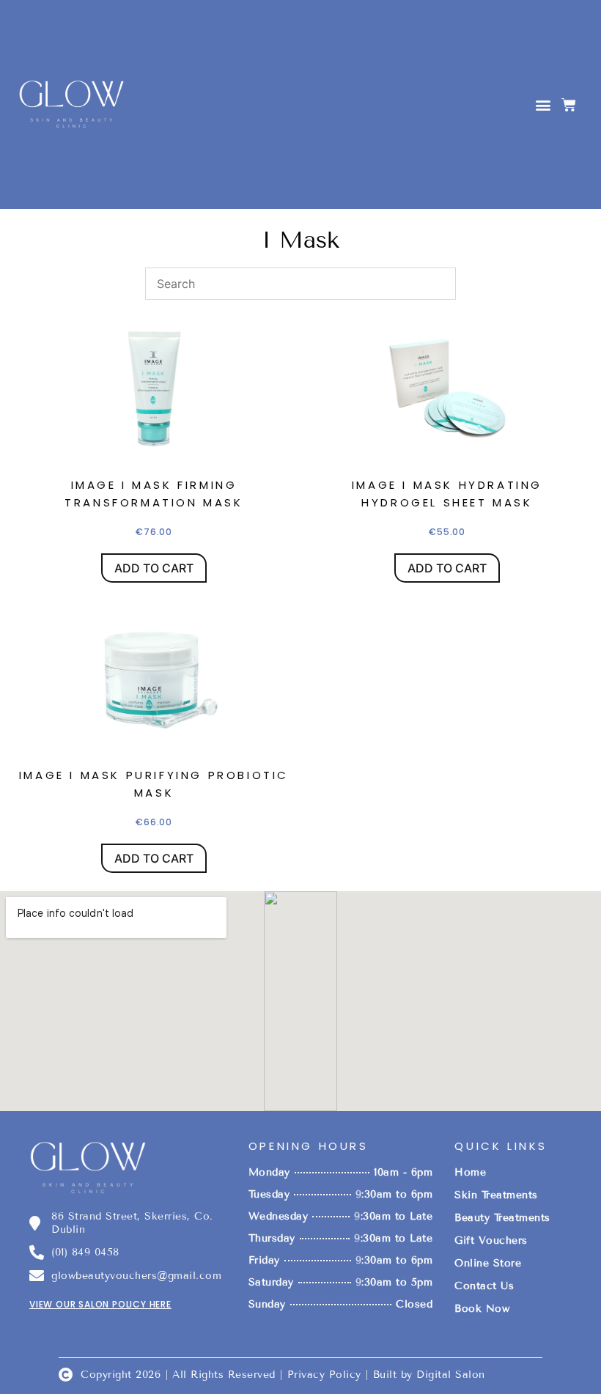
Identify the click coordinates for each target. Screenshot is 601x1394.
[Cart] (569, 105)
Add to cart (153, 568)
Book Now (481, 1308)
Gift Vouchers (491, 1240)
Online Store (487, 1263)
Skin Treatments (496, 1195)
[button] (543, 104)
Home (470, 1172)
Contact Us (484, 1286)
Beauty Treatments (502, 1218)
